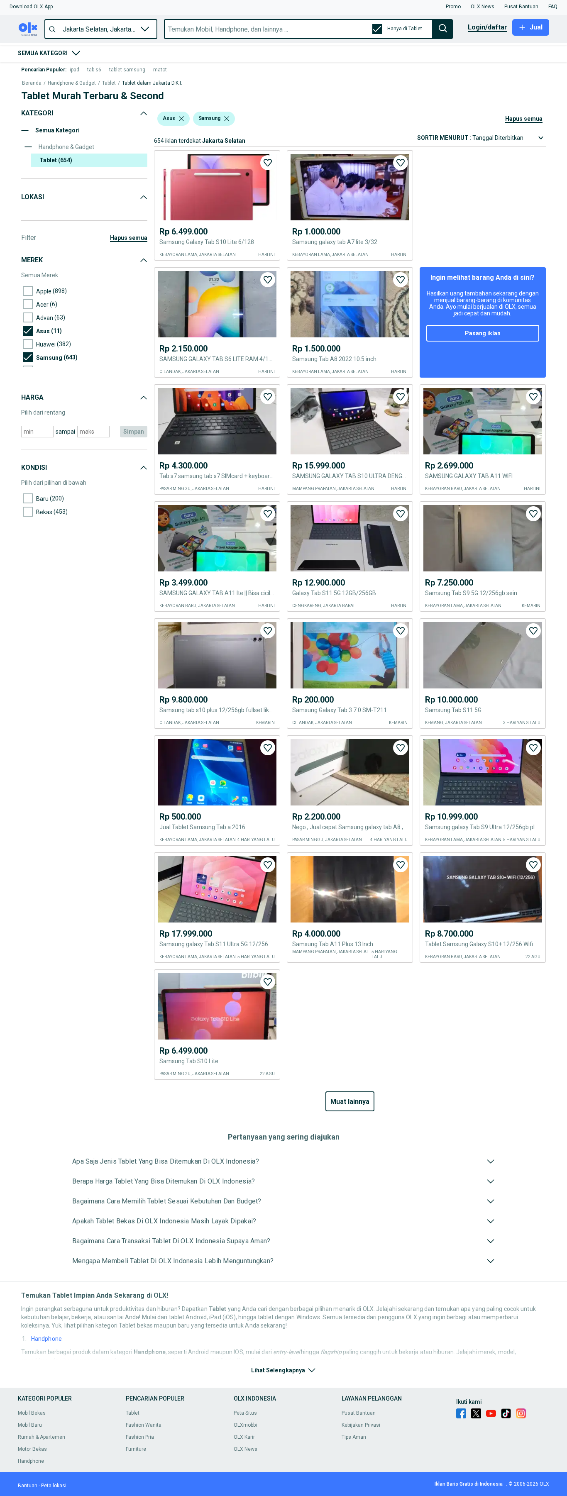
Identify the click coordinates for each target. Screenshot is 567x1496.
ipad (74, 70)
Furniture (136, 1449)
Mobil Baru (30, 1425)
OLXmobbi (245, 1425)
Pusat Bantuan (359, 1413)
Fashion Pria (140, 1437)
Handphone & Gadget (72, 83)
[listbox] (181, 119)
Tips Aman (354, 1437)
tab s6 (94, 70)
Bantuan (27, 1486)
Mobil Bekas (32, 1413)
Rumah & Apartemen (41, 1437)
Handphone (46, 1338)
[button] (31, 6)
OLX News (245, 1449)
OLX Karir (244, 1437)
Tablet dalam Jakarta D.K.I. (152, 83)
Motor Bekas (32, 1449)
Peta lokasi (53, 1486)
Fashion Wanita (143, 1425)
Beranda (32, 83)
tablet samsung (127, 70)
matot (160, 70)
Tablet (109, 83)
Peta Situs (245, 1413)
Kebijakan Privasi (361, 1425)
